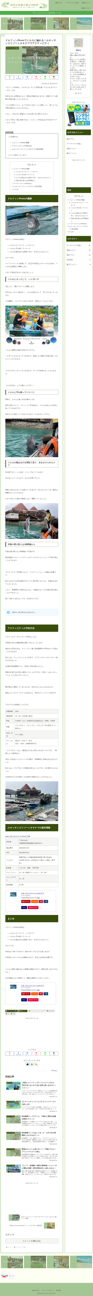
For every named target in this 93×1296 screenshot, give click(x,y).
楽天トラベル (25, 901)
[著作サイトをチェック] (27, 1064)
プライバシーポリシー (47, 1290)
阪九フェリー (71, 153)
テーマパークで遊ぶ (12, 1011)
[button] (54, 77)
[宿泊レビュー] (58, 23)
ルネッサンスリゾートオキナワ (16, 836)
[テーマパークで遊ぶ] (35, 23)
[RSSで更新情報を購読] (36, 1064)
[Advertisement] (31, 1032)
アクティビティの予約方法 (23, 183)
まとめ (16, 189)
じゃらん (34, 901)
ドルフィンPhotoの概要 (22, 169)
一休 (46, 901)
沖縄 (14, 1013)
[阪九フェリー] (81, 23)
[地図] (38, 898)
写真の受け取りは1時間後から (26, 180)
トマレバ (28, 895)
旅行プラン (71, 139)
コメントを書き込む (32, 1241)
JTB (41, 901)
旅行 (8, 1013)
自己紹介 (58, 1290)
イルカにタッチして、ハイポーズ (27, 171)
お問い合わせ (36, 1290)
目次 (29, 165)
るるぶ (24, 907)
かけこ (78, 50)
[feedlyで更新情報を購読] (32, 1064)
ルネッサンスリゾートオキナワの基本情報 (28, 186)
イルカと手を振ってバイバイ (25, 174)
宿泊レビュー (23, 1011)
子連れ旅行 (51, 1011)
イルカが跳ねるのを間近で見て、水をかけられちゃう (33, 177)
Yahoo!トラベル (33, 907)
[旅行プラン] (12, 23)
